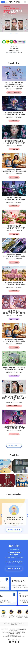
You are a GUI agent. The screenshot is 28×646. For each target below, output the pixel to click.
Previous (1, 514)
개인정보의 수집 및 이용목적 (19, 623)
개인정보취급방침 (10, 623)
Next (27, 514)
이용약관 (4, 623)
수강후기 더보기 (14, 530)
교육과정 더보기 (14, 445)
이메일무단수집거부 (14, 624)
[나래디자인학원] (4, 2)
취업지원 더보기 (14, 568)
